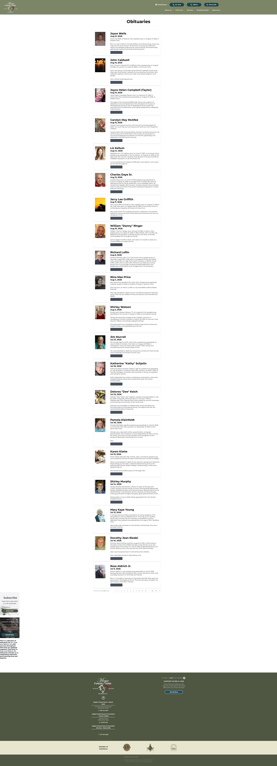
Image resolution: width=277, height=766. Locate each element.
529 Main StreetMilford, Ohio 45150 (103, 719)
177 (156, 590)
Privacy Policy (130, 761)
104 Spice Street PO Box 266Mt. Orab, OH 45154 (103, 707)
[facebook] (103, 698)
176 (152, 590)
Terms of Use (139, 761)
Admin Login (147, 761)
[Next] (159, 590)
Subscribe (10, 611)
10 (145, 590)
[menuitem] (169, 10)
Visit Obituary (116, 52)
